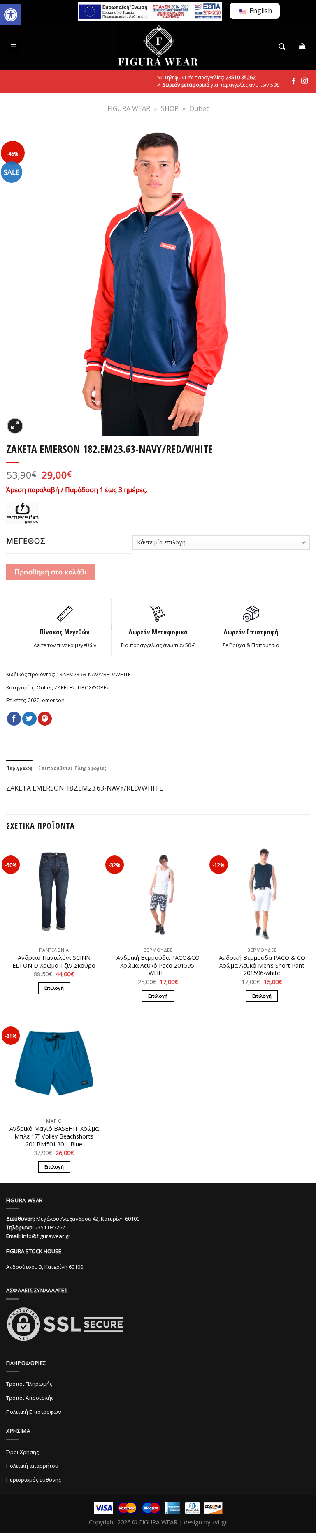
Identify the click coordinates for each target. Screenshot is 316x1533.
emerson (53, 700)
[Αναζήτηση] (282, 46)
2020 (34, 700)
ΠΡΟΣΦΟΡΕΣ (93, 687)
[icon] (293, 81)
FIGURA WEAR (128, 108)
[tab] (19, 768)
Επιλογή (54, 988)
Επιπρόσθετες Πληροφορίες (72, 768)
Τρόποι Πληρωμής (29, 1384)
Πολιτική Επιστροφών (33, 1411)
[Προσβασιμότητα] (10, 14)
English (260, 10)
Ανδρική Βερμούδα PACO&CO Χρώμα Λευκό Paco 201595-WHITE (158, 965)
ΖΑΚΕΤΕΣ (64, 687)
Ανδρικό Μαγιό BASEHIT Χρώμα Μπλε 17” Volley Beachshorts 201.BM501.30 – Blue (54, 1136)
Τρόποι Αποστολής (29, 1398)
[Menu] (14, 46)
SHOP (170, 108)
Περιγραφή (19, 768)
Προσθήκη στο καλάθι (50, 571)
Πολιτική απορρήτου (32, 1465)
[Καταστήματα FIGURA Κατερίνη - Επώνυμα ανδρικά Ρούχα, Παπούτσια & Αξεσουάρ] (158, 46)
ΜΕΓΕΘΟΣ (26, 541)
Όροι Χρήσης (22, 1452)
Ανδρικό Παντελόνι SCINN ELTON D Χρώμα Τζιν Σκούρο (53, 961)
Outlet (199, 108)
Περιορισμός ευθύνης (33, 1479)
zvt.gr (219, 1522)
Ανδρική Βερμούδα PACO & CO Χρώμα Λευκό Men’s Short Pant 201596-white (262, 965)
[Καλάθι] (302, 46)
